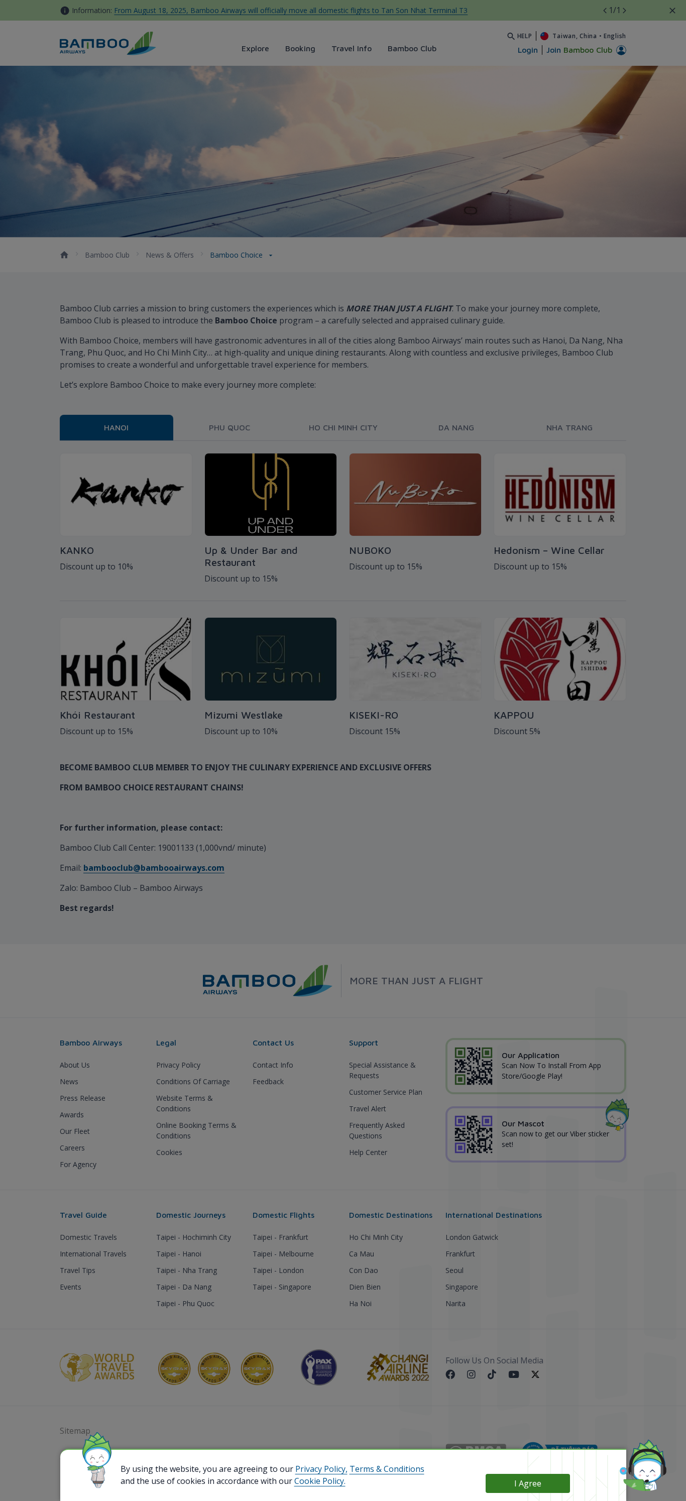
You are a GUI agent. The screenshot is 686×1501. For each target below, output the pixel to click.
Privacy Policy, (321, 1468)
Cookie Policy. (320, 1480)
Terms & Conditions (387, 1468)
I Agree (527, 1483)
